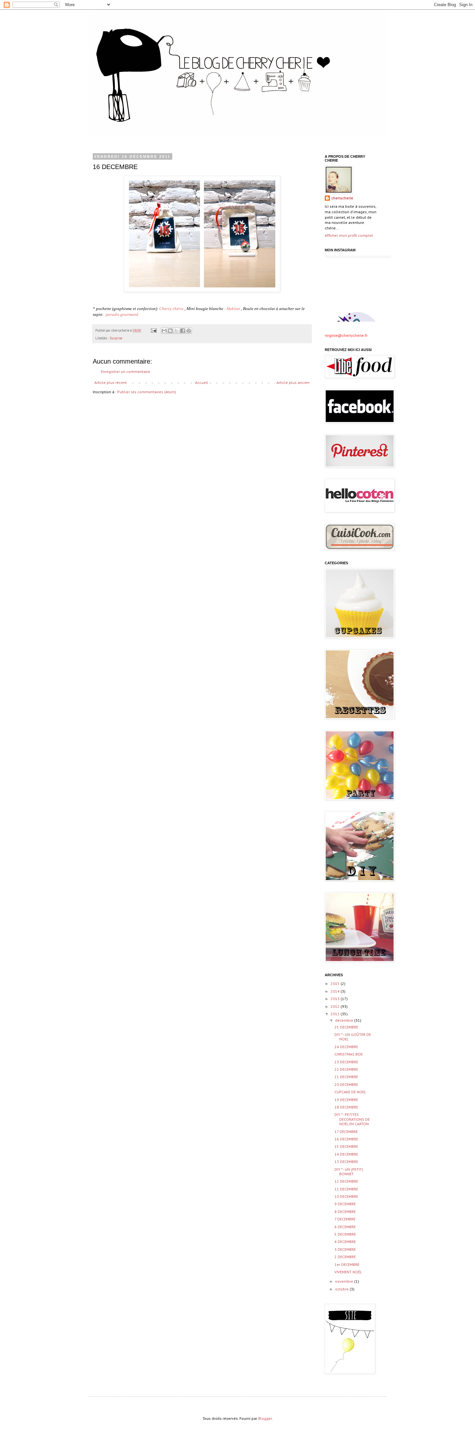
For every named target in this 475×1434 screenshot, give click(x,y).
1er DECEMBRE (346, 1264)
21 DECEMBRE (346, 1076)
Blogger (265, 1418)
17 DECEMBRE (346, 1131)
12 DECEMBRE (346, 1181)
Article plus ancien (293, 382)
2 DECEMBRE (345, 1256)
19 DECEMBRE (346, 1099)
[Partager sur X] (176, 330)
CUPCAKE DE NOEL (350, 1091)
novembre (344, 1281)
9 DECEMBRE (345, 1203)
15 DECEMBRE (346, 1146)
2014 (336, 991)
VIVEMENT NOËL (348, 1271)
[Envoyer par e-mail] (164, 330)
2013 (336, 998)
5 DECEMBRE (345, 1234)
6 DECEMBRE (345, 1226)
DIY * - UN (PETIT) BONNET (348, 1171)
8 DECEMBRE (345, 1211)
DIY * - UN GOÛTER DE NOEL (352, 1036)
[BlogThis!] (170, 330)
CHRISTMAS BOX (348, 1054)
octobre (342, 1289)
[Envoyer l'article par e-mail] (153, 330)
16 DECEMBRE (346, 1139)
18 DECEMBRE (346, 1107)
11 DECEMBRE (346, 1189)
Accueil (201, 382)
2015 (336, 983)
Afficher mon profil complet (349, 235)
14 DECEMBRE (346, 1154)
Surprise (116, 338)
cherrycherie (342, 198)
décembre (344, 1020)
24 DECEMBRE (346, 1046)
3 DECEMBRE (345, 1249)
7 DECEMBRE (344, 1219)
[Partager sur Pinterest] (188, 330)
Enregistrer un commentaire (125, 371)
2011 (336, 1013)
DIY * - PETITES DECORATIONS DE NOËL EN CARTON (352, 1119)
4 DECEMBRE (345, 1241)
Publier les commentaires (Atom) (146, 391)
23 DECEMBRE (346, 1061)
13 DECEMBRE (346, 1161)
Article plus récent (110, 382)
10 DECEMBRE (346, 1196)
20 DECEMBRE (346, 1084)
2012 (336, 1006)
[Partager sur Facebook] (182, 330)
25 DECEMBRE (346, 1027)
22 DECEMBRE (346, 1069)
